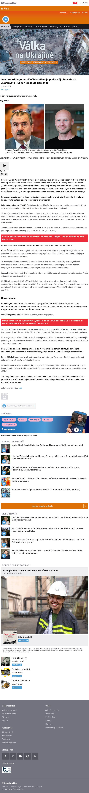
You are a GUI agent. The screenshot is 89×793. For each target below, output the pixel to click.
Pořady (28, 26)
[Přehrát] (4, 166)
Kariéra (48, 721)
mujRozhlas (6, 413)
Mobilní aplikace (9, 743)
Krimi (21, 419)
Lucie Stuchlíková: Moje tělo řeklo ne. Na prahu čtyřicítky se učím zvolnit (47, 445)
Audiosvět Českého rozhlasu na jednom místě (19, 436)
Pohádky (33, 419)
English (39, 787)
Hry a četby (8, 419)
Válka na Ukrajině (9, 710)
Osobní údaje (16, 787)
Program (63, 13)
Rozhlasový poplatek (54, 728)
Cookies (5, 787)
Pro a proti (5, 89)
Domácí (5, 26)
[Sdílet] (6, 174)
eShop (5, 721)
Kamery (85, 13)
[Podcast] (2, 174)
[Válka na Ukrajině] (44, 52)
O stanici (65, 26)
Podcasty (6, 739)
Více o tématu (9, 514)
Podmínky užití (28, 787)
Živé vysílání (8, 424)
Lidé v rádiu (50, 717)
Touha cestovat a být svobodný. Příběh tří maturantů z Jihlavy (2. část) (46, 489)
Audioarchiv (74, 13)
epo (20, 388)
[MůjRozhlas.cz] (4, 101)
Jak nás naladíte (52, 710)
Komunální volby (9, 714)
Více (75, 26)
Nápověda (49, 714)
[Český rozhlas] (8, 3)
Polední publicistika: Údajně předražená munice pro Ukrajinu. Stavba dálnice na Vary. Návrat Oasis (43, 238)
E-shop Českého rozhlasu (16, 565)
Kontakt (48, 724)
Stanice (5, 717)
